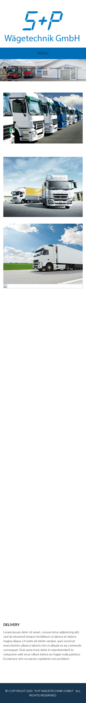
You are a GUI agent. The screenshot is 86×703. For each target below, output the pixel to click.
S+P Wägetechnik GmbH (29, 68)
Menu (43, 53)
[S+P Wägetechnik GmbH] (41, 27)
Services (55, 68)
